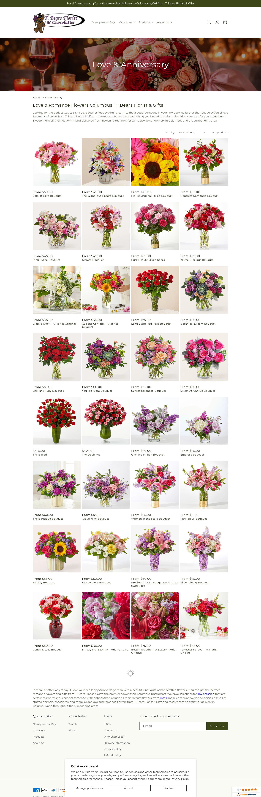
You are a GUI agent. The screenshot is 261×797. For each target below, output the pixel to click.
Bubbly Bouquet (44, 582)
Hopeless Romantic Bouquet (199, 195)
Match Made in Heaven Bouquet (103, 720)
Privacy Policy (180, 779)
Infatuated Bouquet (193, 720)
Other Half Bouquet (46, 787)
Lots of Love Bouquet (47, 195)
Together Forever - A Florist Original (199, 651)
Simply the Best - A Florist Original (105, 649)
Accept (128, 788)
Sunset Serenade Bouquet (148, 390)
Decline (168, 788)
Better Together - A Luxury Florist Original (153, 651)
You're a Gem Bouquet (97, 390)
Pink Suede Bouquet (46, 259)
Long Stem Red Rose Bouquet (151, 323)
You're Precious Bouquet (197, 259)
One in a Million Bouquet (148, 454)
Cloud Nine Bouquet (95, 518)
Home (36, 97)
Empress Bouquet (192, 454)
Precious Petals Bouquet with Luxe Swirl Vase (154, 584)
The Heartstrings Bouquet (148, 720)
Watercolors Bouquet (96, 582)
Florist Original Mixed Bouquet (152, 195)
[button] (127, 22)
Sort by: (170, 132)
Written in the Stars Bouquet (150, 518)
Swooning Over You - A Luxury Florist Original (53, 722)
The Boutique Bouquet (48, 518)
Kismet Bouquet (93, 259)
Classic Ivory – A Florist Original (54, 323)
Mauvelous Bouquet (193, 518)
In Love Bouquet (191, 787)
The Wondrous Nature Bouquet (103, 195)
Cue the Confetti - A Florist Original (100, 325)
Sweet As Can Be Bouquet (197, 390)
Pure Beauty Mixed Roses (148, 259)
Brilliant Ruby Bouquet (48, 390)
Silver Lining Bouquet (195, 582)
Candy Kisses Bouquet (48, 649)
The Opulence (91, 454)
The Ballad (40, 454)
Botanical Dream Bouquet (198, 323)
